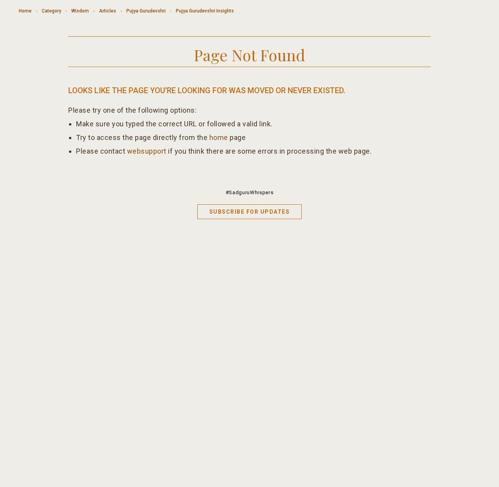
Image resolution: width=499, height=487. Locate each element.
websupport (146, 151)
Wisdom (80, 11)
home (218, 137)
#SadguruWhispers (249, 192)
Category (51, 11)
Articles (107, 11)
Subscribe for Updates (249, 212)
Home (25, 11)
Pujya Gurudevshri (146, 11)
